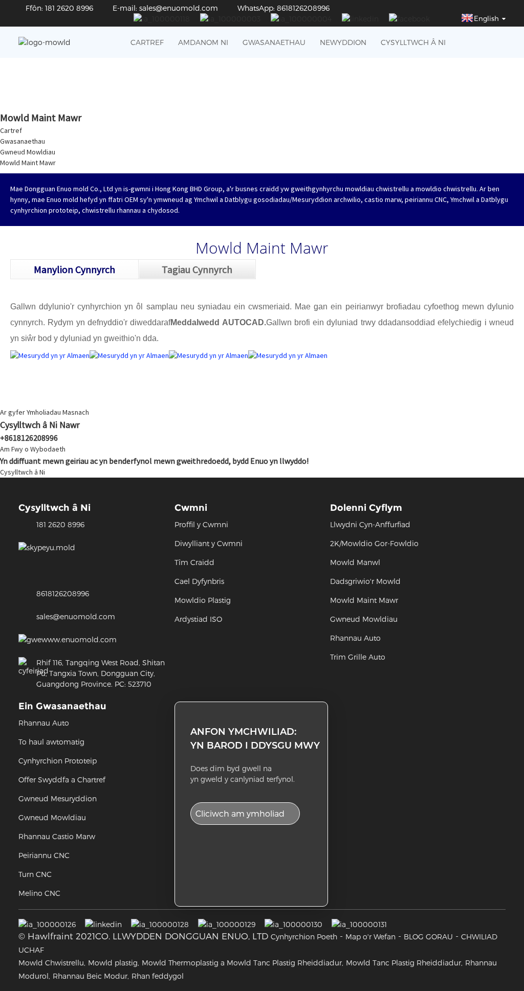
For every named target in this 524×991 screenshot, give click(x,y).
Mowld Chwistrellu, (51, 962)
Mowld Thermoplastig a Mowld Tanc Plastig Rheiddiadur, (242, 962)
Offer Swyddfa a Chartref (61, 779)
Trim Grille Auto (357, 656)
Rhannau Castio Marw (56, 836)
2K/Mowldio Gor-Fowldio (374, 543)
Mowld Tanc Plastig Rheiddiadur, (404, 962)
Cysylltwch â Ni (413, 42)
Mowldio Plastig (202, 600)
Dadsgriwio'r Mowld (365, 581)
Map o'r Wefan (370, 936)
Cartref (147, 42)
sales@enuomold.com (75, 616)
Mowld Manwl (355, 562)
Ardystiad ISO (198, 619)
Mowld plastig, (113, 962)
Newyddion (343, 42)
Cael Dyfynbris (199, 581)
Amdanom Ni (203, 42)
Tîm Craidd (194, 562)
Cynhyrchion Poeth (304, 936)
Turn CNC (35, 874)
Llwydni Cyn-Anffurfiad (370, 524)
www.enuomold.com (79, 639)
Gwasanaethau (274, 42)
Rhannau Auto (355, 638)
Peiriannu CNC (44, 855)
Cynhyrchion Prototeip (57, 760)
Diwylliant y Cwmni (208, 543)
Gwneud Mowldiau (27, 151)
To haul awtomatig (51, 741)
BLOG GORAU (428, 936)
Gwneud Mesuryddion (57, 798)
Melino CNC (39, 893)
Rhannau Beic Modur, (91, 976)
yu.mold (60, 547)
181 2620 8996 (60, 524)
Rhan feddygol (158, 976)
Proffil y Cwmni (201, 524)
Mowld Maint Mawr (28, 162)
